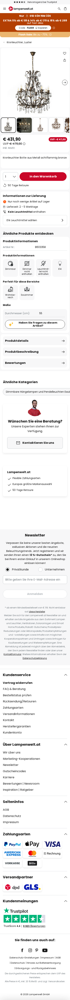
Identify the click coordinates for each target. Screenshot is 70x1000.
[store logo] (23, 8)
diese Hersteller (37, 611)
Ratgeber (27, 790)
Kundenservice (17, 674)
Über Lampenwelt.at (21, 744)
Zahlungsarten (13, 708)
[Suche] (59, 8)
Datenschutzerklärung (35, 658)
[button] (8, 125)
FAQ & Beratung (14, 689)
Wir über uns (11, 752)
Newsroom (31, 784)
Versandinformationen (19, 714)
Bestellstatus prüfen (17, 695)
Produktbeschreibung (22, 352)
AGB (6, 810)
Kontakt (8, 720)
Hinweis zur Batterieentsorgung (44, 962)
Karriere (8, 777)
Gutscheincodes (14, 771)
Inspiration (10, 790)
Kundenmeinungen (20, 901)
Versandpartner (18, 877)
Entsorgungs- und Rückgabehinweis (36, 968)
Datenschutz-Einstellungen (24, 957)
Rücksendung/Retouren (19, 701)
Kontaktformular (12, 654)
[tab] (35, 704)
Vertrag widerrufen (17, 683)
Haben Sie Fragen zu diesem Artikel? (38, 324)
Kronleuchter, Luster (19, 42)
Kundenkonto (12, 732)
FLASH (33, 27)
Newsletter (10, 765)
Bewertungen (15, 363)
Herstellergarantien (17, 726)
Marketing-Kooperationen (21, 759)
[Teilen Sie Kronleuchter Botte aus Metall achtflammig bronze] (64, 60)
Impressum (11, 822)
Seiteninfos (13, 801)
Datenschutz (12, 816)
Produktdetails (16, 341)
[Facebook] (24, 950)
